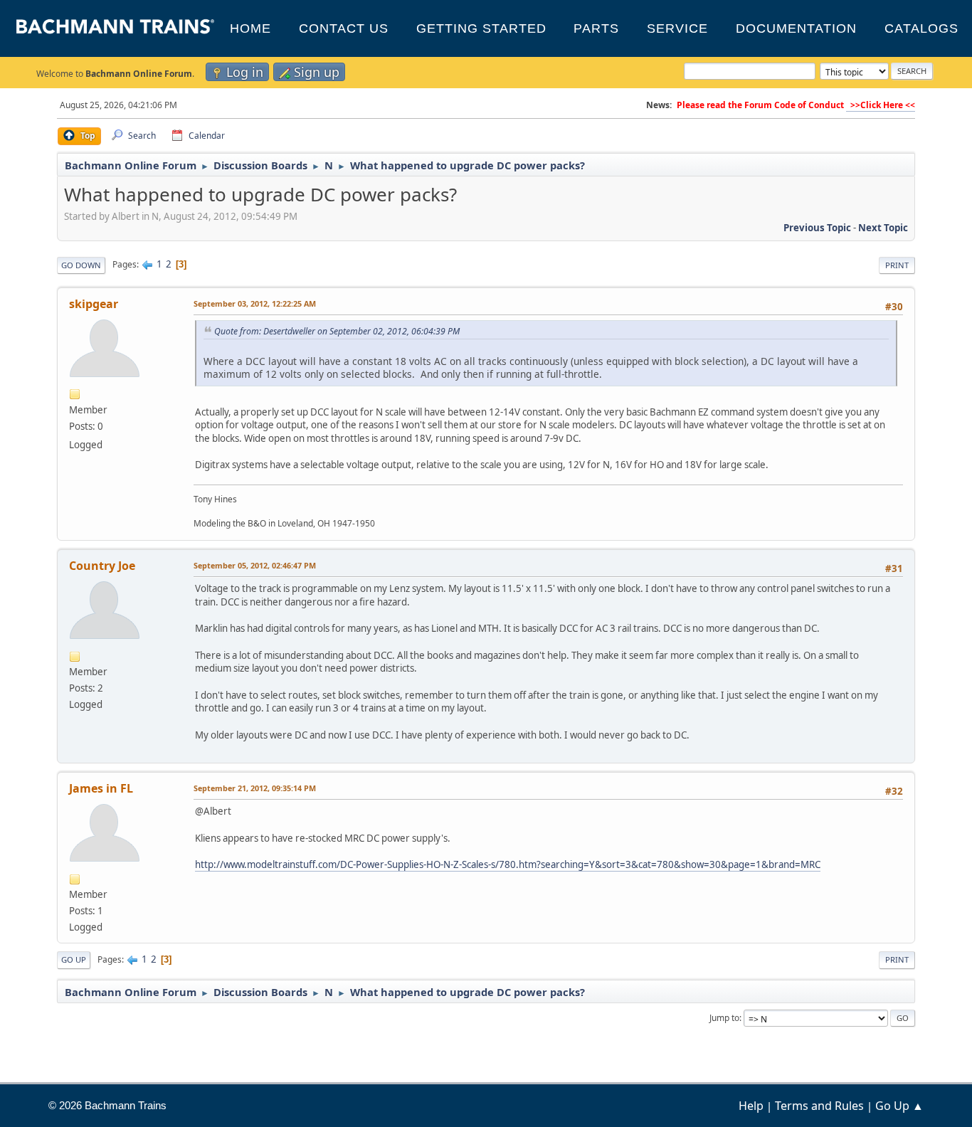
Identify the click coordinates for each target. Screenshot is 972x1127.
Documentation (796, 28)
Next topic (883, 227)
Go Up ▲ (899, 1105)
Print (897, 265)
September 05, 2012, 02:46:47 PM (255, 565)
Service (677, 28)
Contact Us (344, 28)
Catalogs (921, 28)
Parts (596, 28)
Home (250, 28)
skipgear (93, 304)
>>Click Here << (880, 105)
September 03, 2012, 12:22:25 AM (255, 303)
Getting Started (481, 28)
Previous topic (817, 227)
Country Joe (102, 565)
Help (751, 1105)
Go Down (81, 265)
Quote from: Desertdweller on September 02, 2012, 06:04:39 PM (337, 331)
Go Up (73, 959)
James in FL (101, 788)
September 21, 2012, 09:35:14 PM (255, 788)
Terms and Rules (819, 1105)
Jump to (724, 1018)
